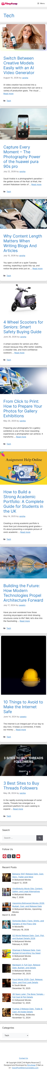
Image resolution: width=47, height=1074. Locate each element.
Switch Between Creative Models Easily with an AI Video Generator (18, 65)
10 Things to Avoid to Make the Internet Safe (23, 707)
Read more (8, 93)
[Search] (39, 838)
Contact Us (23, 1058)
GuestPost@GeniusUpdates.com (25, 1068)
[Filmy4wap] (9, 3)
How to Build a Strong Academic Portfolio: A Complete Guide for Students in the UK (23, 501)
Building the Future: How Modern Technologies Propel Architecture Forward (23, 593)
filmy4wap (31, 1065)
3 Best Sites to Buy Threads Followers (21, 785)
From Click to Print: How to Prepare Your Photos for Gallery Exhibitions (22, 408)
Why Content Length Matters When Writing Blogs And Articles (22, 243)
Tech (9, 101)
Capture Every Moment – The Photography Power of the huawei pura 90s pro (21, 157)
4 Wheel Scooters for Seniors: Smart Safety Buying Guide (23, 327)
